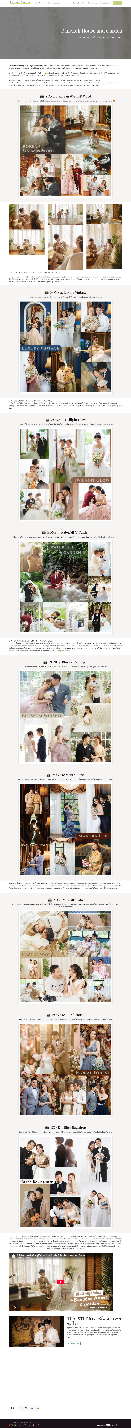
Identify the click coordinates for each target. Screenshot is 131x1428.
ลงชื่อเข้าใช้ (106, 3)
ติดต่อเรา (118, 3)
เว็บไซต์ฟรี (119, 1425)
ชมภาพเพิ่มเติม (73, 1343)
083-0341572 (80, 3)
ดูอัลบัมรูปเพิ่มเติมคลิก (62, 651)
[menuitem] (38, 3)
